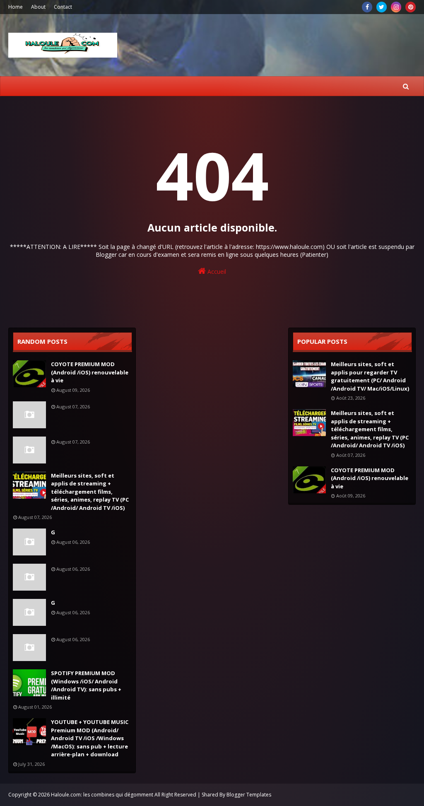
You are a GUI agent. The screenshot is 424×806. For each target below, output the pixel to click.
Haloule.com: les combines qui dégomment (102, 794)
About (38, 6)
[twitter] (381, 7)
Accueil (216, 271)
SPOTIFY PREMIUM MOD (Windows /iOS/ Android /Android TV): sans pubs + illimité (86, 685)
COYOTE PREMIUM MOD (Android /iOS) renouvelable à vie (89, 372)
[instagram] (396, 7)
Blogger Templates (248, 794)
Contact (63, 6)
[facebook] (367, 7)
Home (15, 6)
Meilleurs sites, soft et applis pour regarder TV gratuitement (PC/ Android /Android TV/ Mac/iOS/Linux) (370, 376)
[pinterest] (410, 7)
